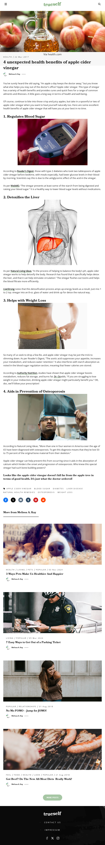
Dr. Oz (57, 376)
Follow (52, 838)
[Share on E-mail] (20, 500)
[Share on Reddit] (43, 500)
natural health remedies (19, 492)
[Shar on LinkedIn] (28, 500)
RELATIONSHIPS (27, 707)
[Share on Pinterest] (35, 500)
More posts (53, 797)
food (17, 775)
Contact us (52, 822)
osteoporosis (46, 492)
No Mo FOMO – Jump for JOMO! (26, 711)
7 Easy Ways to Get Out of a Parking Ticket (33, 642)
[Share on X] (13, 500)
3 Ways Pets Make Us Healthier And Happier (34, 574)
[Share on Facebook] (5, 500)
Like (47, 838)
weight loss (65, 492)
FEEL (8, 775)
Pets (30, 570)
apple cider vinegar (19, 488)
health (7, 57)
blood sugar (42, 488)
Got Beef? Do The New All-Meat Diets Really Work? (39, 779)
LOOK (37, 775)
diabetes (58, 488)
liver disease (75, 488)
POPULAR (41, 570)
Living (21, 570)
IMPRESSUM (52, 830)
